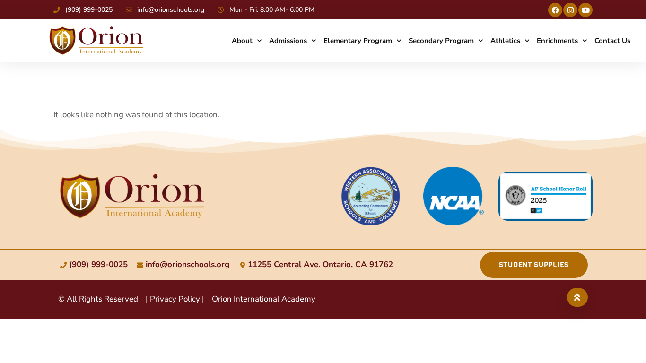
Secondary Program (441, 40)
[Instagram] (570, 10)
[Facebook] (555, 10)
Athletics (505, 40)
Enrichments (557, 40)
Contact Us (612, 40)
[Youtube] (585, 10)
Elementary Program (357, 40)
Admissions (288, 40)
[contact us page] (132, 196)
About (242, 40)
